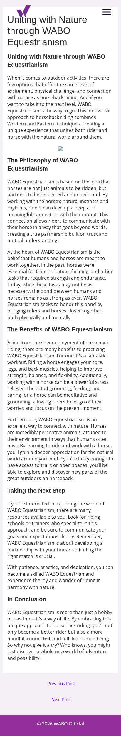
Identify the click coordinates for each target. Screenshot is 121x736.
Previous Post (61, 683)
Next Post (61, 699)
